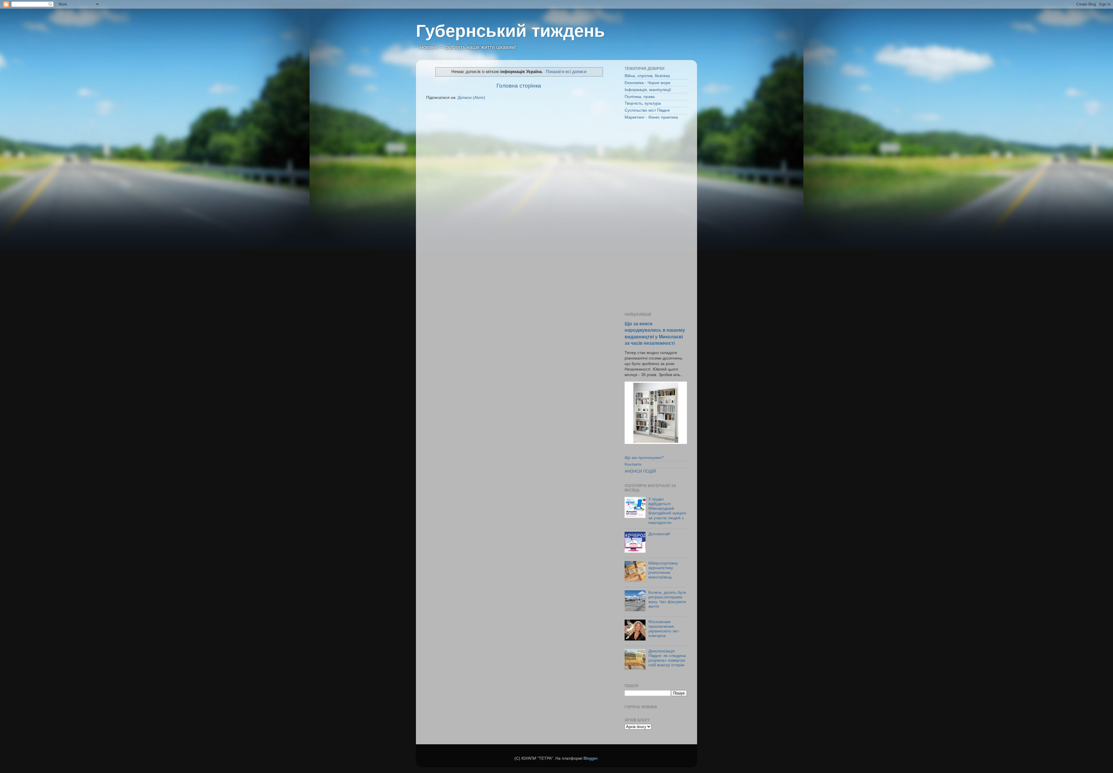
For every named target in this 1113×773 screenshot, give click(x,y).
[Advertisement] (656, 217)
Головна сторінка (519, 86)
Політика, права (640, 97)
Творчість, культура (643, 103)
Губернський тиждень (510, 31)
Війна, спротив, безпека (647, 76)
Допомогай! (659, 534)
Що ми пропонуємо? (644, 458)
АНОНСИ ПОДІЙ (640, 471)
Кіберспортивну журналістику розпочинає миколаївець (663, 570)
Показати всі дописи (566, 71)
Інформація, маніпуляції (648, 90)
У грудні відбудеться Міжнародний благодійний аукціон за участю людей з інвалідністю (667, 511)
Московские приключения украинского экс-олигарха (664, 629)
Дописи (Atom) (471, 97)
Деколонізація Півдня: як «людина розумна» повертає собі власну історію (667, 658)
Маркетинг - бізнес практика (651, 117)
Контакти (633, 464)
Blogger (590, 758)
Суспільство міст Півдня (647, 110)
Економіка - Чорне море (647, 83)
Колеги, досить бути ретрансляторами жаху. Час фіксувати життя (667, 599)
